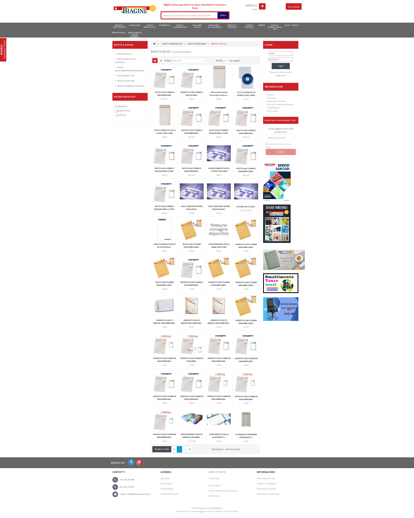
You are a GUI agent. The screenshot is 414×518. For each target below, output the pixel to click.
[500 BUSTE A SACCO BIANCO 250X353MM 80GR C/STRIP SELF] (192, 267)
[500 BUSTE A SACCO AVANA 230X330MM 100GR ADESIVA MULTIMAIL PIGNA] (219, 267)
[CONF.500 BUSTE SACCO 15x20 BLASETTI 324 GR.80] (219, 419)
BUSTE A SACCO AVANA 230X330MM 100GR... (192, 245)
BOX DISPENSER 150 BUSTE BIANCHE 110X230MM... (192, 435)
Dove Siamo (166, 483)
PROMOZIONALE (118, 32)
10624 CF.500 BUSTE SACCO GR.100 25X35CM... (164, 245)
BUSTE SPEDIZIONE (197, 43)
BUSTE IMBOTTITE (125, 75)
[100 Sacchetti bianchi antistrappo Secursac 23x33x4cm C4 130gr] (219, 77)
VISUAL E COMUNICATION (180, 26)
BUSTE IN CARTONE (126, 81)
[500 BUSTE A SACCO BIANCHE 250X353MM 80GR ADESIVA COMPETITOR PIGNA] (246, 381)
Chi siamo (271, 97)
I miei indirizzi (215, 485)
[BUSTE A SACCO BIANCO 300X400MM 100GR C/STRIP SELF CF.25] (246, 153)
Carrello (251, 5)
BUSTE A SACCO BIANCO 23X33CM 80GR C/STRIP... (164, 169)
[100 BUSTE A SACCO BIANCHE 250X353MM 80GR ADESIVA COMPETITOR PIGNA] (164, 343)
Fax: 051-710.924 (127, 487)
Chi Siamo (165, 478)
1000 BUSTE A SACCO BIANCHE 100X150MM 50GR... (219, 321)
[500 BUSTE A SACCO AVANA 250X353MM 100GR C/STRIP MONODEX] (246, 229)
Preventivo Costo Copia (268, 493)
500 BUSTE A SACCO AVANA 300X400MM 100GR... (246, 283)
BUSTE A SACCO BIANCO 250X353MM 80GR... (191, 169)
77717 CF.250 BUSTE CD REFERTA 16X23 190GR (246, 93)
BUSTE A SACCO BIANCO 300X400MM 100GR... (246, 170)
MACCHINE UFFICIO (197, 26)
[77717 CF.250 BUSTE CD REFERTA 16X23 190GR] (246, 77)
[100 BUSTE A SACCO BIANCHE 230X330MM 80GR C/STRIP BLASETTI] (164, 381)
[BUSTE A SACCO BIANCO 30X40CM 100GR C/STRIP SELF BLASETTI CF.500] (164, 191)
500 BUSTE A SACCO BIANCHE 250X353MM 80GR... (246, 398)
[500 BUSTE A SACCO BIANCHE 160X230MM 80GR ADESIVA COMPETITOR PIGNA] (219, 381)
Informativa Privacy (266, 478)
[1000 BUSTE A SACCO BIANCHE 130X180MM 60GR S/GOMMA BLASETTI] (164, 305)
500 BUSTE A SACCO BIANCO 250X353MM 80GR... (191, 283)
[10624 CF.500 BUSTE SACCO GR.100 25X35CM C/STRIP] (164, 229)
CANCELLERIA (134, 25)
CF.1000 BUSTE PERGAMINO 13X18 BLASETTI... (246, 436)
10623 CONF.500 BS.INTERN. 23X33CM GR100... (219, 207)
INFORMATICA (164, 25)
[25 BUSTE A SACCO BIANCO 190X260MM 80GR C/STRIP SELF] (192, 115)
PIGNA (121, 115)
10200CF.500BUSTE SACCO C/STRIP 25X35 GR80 (219, 169)
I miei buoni (214, 495)
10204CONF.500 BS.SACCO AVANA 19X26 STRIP (218, 245)
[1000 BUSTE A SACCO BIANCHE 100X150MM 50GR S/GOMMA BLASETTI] (219, 305)
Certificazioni (273, 107)
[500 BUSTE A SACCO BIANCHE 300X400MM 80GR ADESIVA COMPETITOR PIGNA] (164, 419)
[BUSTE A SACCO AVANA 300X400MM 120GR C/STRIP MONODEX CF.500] (164, 267)
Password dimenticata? (281, 72)
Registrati (281, 75)
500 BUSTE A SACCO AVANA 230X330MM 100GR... (219, 283)
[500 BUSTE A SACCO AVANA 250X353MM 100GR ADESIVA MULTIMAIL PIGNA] (246, 305)
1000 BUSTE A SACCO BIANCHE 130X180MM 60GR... (164, 321)
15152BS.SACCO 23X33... (246, 207)
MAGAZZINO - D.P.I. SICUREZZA (214, 26)
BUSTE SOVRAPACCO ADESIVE (130, 86)
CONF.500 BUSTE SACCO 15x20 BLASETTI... (219, 435)
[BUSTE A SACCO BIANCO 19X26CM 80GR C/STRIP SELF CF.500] (219, 115)
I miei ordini (214, 478)
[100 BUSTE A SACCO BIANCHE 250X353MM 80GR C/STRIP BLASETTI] (192, 381)
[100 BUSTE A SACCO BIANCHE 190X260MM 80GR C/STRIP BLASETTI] (246, 343)
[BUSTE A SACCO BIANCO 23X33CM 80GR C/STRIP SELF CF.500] (164, 153)
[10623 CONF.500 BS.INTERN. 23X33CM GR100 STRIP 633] (219, 191)
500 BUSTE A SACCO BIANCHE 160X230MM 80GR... (219, 397)
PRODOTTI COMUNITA (232, 26)
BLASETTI (123, 111)
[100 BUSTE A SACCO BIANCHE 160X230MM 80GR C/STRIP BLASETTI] (219, 343)
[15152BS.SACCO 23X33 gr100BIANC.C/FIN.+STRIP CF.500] (246, 191)
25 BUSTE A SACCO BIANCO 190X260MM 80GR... (191, 131)
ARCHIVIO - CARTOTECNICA (119, 26)
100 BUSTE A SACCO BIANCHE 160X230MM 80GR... (219, 359)
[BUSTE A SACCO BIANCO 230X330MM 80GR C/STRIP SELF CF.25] (246, 115)
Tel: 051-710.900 (127, 479)
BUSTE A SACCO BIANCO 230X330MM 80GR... (246, 131)
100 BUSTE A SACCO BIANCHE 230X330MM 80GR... (164, 397)
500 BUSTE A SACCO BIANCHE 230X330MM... (191, 359)
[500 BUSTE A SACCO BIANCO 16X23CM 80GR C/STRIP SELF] (192, 77)
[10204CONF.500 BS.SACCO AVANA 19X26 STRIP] (219, 229)
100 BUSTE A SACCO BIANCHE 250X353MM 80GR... (164, 359)
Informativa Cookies (276, 101)
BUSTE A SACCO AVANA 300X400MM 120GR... (165, 283)
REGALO (295, 25)
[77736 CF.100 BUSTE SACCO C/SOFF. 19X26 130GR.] (164, 115)
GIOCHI (287, 25)
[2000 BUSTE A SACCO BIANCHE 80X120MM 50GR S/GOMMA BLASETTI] (192, 305)
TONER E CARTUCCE (249, 26)
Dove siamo (272, 110)
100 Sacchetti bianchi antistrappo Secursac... (219, 93)
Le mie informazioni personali (223, 490)
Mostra (219, 60)
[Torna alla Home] (154, 43)
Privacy (270, 94)
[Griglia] (155, 60)
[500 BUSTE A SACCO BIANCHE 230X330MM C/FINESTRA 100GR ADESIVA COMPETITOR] (192, 343)
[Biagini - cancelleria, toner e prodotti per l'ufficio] (134, 9)
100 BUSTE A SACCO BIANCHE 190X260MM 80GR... (246, 359)
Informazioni (274, 86)
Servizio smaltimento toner (280, 104)
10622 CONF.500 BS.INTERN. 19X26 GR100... (192, 207)
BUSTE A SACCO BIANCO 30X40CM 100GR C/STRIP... (164, 207)
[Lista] (160, 60)
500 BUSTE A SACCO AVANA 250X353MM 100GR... (246, 245)
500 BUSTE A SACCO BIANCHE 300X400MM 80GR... (164, 435)
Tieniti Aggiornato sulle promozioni (281, 130)
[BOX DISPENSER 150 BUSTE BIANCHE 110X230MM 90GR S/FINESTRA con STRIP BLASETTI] (192, 419)
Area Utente (217, 471)
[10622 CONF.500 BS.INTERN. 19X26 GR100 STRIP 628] (192, 191)
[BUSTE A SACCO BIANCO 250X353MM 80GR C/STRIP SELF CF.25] (192, 153)
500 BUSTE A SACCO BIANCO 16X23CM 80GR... (191, 93)
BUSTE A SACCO (124, 54)
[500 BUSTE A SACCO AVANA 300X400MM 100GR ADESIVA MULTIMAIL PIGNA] (246, 267)
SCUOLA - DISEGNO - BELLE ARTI (275, 27)
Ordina (167, 60)
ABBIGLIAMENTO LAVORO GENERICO (135, 34)
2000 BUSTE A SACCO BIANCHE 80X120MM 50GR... (192, 321)
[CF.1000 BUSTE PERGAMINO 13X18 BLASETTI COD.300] (246, 419)
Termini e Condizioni (266, 483)
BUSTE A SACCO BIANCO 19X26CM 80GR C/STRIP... (219, 131)
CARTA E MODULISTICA (149, 26)
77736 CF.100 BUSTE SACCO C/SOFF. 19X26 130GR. (164, 131)
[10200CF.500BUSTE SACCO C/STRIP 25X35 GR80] (219, 153)
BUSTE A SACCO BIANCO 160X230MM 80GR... (164, 93)
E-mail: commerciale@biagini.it (135, 494)
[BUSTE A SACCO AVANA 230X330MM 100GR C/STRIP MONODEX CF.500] (192, 229)
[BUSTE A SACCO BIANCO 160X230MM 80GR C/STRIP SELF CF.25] (164, 77)
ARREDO (262, 25)
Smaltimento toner (170, 493)
